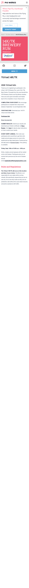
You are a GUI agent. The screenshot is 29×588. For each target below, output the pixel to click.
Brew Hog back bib (6, 120)
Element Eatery (15, 142)
